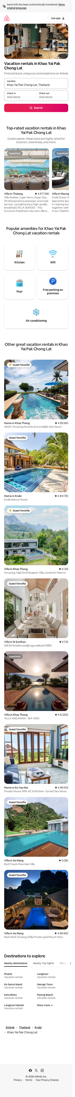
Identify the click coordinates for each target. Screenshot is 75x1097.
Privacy (18, 1080)
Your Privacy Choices (47, 1080)
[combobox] (36, 85)
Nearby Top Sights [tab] (43, 963)
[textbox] (20, 97)
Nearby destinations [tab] (15, 963)
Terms (28, 1080)
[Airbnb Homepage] (6, 18)
